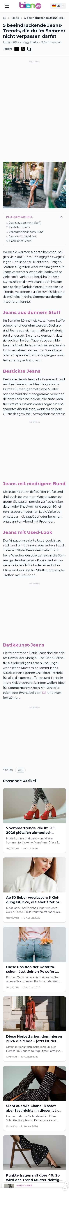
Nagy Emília (30, 42)
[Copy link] (29, 48)
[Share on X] (23, 48)
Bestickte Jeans (19, 227)
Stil (44, 692)
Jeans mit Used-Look (22, 236)
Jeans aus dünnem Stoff (24, 222)
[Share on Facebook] (16, 48)
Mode (15, 18)
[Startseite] (4, 17)
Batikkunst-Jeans (20, 241)
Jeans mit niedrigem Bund (26, 232)
